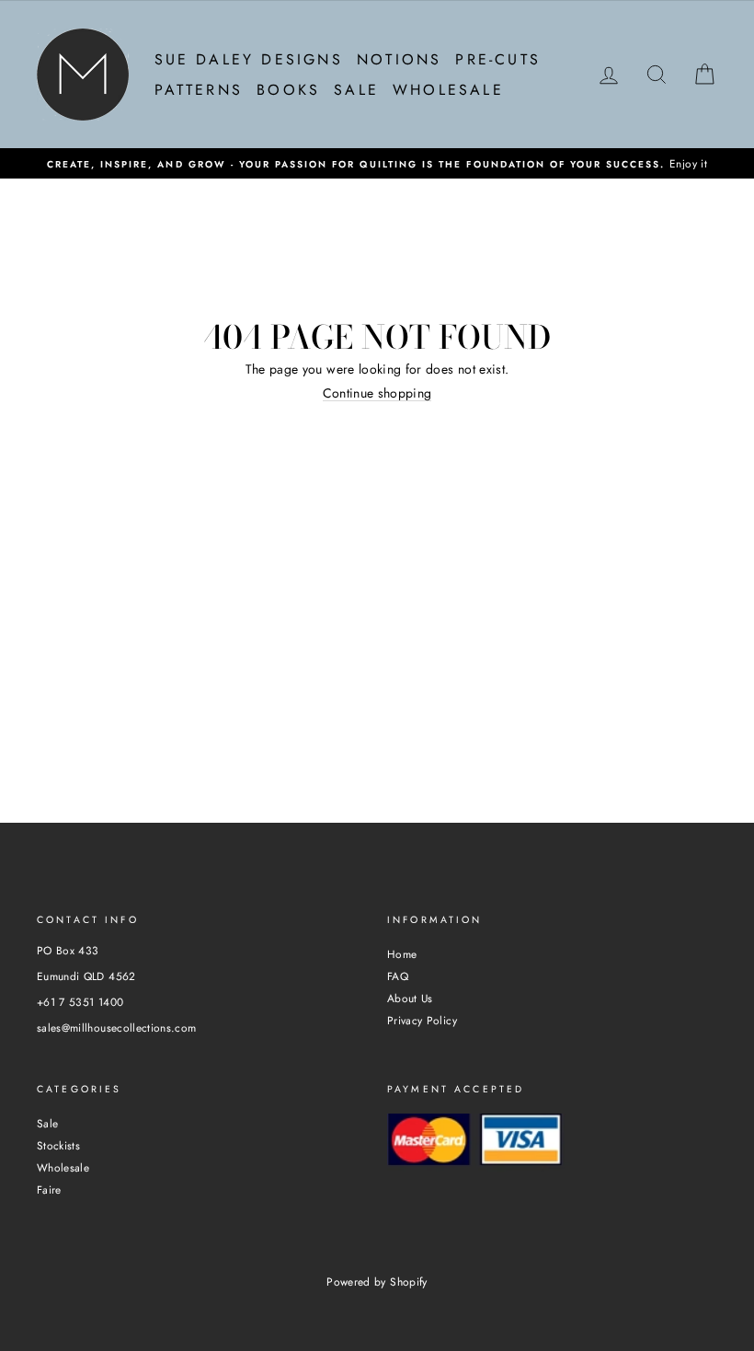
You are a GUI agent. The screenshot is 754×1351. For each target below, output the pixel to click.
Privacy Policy (422, 1020)
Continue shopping (377, 394)
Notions (399, 59)
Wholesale (448, 89)
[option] (377, 163)
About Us (410, 998)
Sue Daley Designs (248, 59)
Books (288, 89)
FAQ (397, 976)
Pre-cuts (498, 59)
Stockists (58, 1145)
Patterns (199, 89)
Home (402, 954)
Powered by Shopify (376, 1282)
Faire (49, 1189)
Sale (356, 89)
